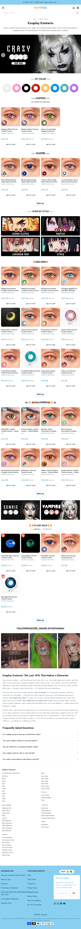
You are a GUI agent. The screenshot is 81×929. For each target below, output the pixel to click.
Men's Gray (44, 781)
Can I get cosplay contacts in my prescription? (20, 740)
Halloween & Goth (29, 721)
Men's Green (45, 786)
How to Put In (6, 842)
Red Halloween (6, 821)
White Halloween (7, 826)
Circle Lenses (45, 795)
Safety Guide (6, 855)
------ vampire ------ (40, 153)
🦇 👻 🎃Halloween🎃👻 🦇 (40, 402)
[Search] (77, 13)
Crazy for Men (45, 789)
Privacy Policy (32, 888)
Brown (4, 779)
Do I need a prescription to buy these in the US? (21, 759)
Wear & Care (6, 879)
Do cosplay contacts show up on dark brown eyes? (22, 734)
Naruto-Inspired (45, 811)
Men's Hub (44, 776)
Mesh (3, 816)
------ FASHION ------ (40, 98)
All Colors (5, 776)
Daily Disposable (46, 798)
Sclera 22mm (6, 813)
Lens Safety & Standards (10, 899)
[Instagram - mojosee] (58, 903)
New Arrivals (45, 827)
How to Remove (6, 845)
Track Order (31, 879)
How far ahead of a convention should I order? (20, 747)
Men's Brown (45, 779)
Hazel (3, 781)
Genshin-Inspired (46, 813)
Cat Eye (4, 818)
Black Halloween (7, 823)
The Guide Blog (7, 837)
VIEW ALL (40, 203)
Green (4, 789)
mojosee (44, 914)
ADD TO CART (11, 144)
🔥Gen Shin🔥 (40, 261)
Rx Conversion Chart (8, 840)
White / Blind (6, 811)
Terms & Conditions (34, 900)
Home (34, 19)
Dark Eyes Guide (7, 850)
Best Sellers (44, 825)
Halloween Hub (6, 808)
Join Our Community (34, 905)
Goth (42, 800)
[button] (3, 55)
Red (3, 796)
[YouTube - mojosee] (64, 903)
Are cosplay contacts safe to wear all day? (19, 753)
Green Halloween (7, 828)
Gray (3, 784)
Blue (3, 786)
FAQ (29, 875)
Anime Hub (44, 808)
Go (74, 893)
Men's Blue (44, 784)
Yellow (4, 799)
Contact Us (31, 883)
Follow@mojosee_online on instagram (40, 628)
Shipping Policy (32, 892)
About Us (4, 883)
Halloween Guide (7, 852)
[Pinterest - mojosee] (61, 903)
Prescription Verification (9, 888)
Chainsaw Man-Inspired (48, 818)
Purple (4, 794)
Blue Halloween (6, 831)
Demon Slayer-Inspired (47, 816)
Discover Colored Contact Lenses (13, 875)
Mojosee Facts (6, 903)
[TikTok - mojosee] (55, 903)
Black (3, 801)
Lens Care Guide (7, 847)
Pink (3, 791)
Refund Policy (32, 896)
